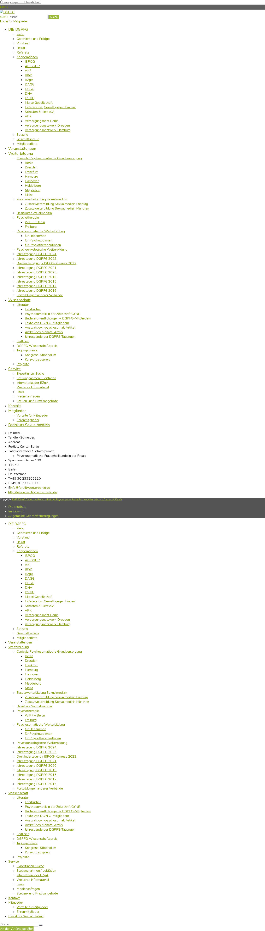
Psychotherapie (28, 711)
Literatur (23, 797)
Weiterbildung (18, 647)
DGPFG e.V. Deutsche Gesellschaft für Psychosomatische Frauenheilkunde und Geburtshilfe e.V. (67, 499)
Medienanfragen (28, 889)
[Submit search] (40, 925)
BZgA (29, 574)
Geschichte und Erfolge (33, 533)
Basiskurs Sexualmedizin (34, 706)
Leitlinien (23, 834)
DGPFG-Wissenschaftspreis (37, 838)
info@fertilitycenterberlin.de (30, 487)
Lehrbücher (33, 802)
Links (20, 884)
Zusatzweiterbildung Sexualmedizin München (57, 701)
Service (13, 861)
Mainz (29, 688)
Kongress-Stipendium (40, 848)
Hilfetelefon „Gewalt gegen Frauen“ (50, 601)
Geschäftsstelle (28, 633)
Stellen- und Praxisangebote (37, 893)
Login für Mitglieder (14, 21)
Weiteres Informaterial (33, 879)
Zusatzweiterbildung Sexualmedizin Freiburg (56, 697)
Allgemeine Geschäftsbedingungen (33, 516)
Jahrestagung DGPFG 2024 (37, 747)
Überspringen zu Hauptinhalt (20, 2)
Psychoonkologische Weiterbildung (42, 743)
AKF (28, 565)
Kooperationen (27, 551)
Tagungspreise (27, 843)
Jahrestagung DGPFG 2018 (37, 775)
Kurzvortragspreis (37, 852)
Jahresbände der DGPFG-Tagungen (50, 829)
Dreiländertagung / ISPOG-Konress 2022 (46, 756)
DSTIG (29, 592)
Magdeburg (33, 683)
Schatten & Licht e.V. (39, 606)
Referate (23, 546)
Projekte (23, 857)
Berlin (29, 656)
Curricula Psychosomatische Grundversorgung (49, 651)
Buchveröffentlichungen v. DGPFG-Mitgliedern (58, 811)
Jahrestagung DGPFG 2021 (37, 761)
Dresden (31, 660)
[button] (4, 7)
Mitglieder (15, 902)
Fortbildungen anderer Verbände (40, 788)
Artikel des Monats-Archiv (44, 825)
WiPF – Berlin (35, 715)
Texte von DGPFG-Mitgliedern (47, 816)
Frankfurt (31, 665)
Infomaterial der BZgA (32, 875)
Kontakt (14, 898)
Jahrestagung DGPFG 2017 (37, 779)
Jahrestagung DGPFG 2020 (37, 765)
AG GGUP (32, 560)
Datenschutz (17, 506)
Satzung (22, 628)
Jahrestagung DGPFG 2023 (37, 752)
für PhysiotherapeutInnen (43, 738)
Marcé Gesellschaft (39, 597)
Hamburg (31, 670)
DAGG (29, 578)
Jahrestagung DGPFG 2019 (37, 770)
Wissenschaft (18, 793)
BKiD (28, 569)
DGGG (29, 583)
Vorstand (23, 537)
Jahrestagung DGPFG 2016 (37, 784)
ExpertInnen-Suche (30, 866)
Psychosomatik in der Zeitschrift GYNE (52, 806)
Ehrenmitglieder (28, 911)
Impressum (16, 511)
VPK (28, 610)
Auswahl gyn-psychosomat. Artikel (50, 820)
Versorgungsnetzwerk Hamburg (48, 624)
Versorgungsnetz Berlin (41, 615)
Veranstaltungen (20, 642)
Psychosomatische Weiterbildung (41, 724)
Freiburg (31, 720)
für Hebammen (35, 729)
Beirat (21, 542)
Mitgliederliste (27, 638)
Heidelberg (33, 679)
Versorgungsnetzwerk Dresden (47, 619)
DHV (28, 587)
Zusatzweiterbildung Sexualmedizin (42, 692)
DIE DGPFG (17, 524)
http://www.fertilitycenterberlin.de (32, 492)
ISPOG (30, 555)
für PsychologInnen (38, 733)
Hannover (32, 674)
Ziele (20, 528)
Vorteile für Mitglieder (32, 907)
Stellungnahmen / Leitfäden (36, 870)
